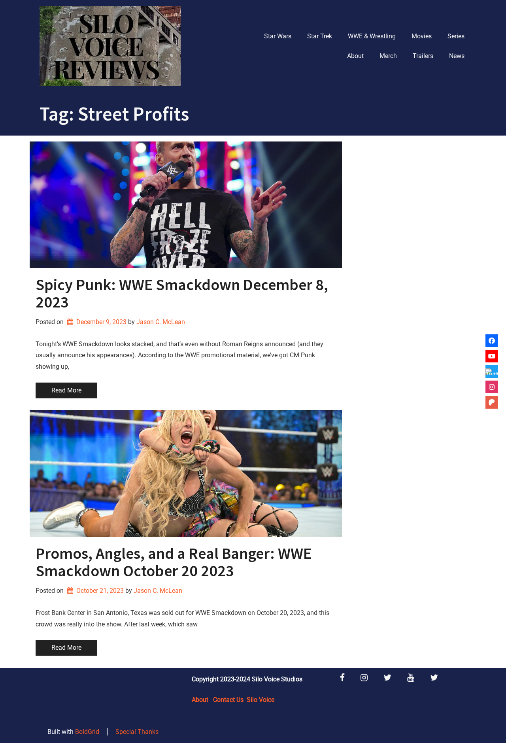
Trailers (423, 56)
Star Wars (277, 36)
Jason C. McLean (160, 322)
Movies (422, 36)
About (355, 56)
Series (455, 36)
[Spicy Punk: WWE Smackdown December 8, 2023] (186, 204)
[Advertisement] (412, 260)
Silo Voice (260, 699)
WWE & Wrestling (372, 36)
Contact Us (228, 699)
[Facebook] (491, 340)
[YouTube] (491, 356)
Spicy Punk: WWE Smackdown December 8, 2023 (182, 293)
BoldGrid (87, 731)
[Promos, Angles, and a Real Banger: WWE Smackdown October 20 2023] (186, 473)
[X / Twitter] (491, 371)
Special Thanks (137, 731)
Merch (388, 56)
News (456, 56)
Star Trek (319, 36)
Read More (66, 390)
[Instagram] (491, 387)
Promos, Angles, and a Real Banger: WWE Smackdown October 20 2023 (174, 562)
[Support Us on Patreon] (491, 402)
